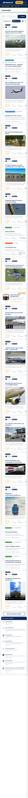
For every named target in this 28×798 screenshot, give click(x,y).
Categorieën (7, 21)
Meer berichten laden (14, 614)
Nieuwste (17, 21)
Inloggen (19, 2)
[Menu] (25, 2)
